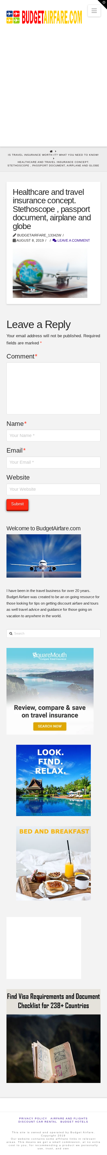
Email (16, 450)
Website (18, 477)
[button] (94, 11)
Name (16, 423)
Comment (22, 356)
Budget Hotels (74, 1121)
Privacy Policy (33, 1118)
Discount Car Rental (37, 1121)
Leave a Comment (73, 240)
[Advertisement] (53, 91)
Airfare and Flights (69, 1118)
